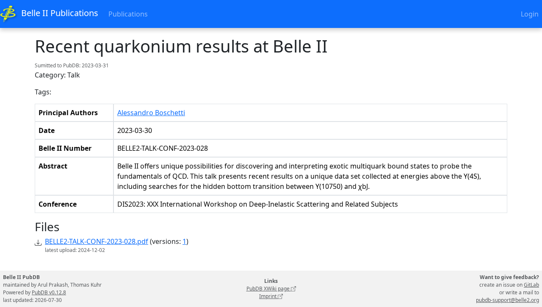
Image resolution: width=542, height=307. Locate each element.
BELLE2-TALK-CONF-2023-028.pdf (96, 241)
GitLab (531, 284)
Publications (128, 14)
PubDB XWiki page (268, 288)
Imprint (268, 296)
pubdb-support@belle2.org (507, 300)
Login (530, 14)
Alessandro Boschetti (151, 112)
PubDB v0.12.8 (49, 292)
